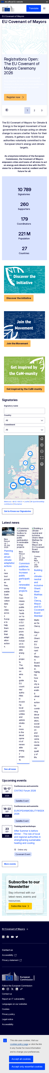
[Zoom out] (42, 451)
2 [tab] (34, 110)
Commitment (9, 425)
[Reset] (42, 438)
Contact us (7, 994)
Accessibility (7, 1024)
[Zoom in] (42, 445)
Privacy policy (8, 1014)
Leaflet (26, 502)
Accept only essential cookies (27, 1066)
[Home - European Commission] (8, 8)
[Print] (42, 464)
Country (7, 415)
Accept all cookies (21, 1059)
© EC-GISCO (17, 502)
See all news (10, 769)
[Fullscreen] (42, 458)
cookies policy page (19, 1044)
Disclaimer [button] (18, 504)
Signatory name (11, 406)
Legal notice (7, 1019)
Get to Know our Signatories (17, 511)
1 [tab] (27, 110)
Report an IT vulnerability (13, 999)
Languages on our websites (14, 1004)
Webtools (7, 502)
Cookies (5, 1009)
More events (10, 864)
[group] (21, 467)
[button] (22, 480)
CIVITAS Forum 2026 (25, 790)
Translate (33, 8)
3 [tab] (41, 110)
